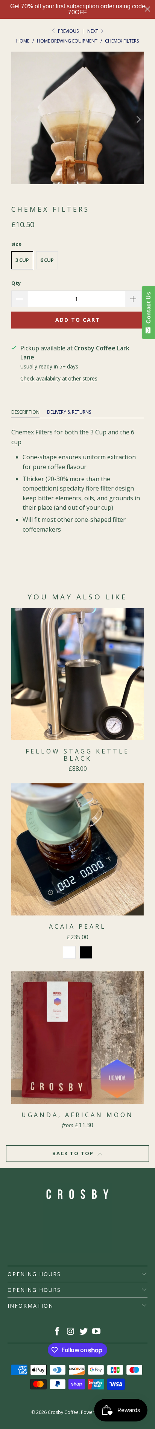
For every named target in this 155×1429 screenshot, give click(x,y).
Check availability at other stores (58, 378)
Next (93, 31)
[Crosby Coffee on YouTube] (96, 1332)
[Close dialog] (147, 9)
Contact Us (148, 309)
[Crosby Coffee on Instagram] (70, 1332)
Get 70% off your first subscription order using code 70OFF (77, 9)
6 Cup (47, 260)
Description (25, 412)
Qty (16, 283)
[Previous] (17, 119)
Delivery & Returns (69, 412)
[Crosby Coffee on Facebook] (57, 1332)
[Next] (138, 119)
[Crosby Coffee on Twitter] (83, 1332)
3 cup (22, 260)
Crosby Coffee (63, 1412)
